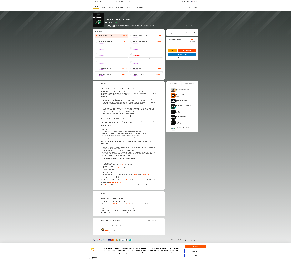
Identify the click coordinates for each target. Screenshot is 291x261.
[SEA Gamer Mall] (96, 7)
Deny (195, 255)
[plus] (194, 32)
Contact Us (143, 181)
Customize (194, 251)
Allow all (195, 246)
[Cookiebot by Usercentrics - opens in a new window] (93, 258)
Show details (106, 258)
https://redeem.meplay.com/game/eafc (122, 203)
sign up (144, 179)
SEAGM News (146, 174)
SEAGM (122, 164)
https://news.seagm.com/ (107, 186)
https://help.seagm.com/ (115, 182)
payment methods (119, 167)
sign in (125, 179)
